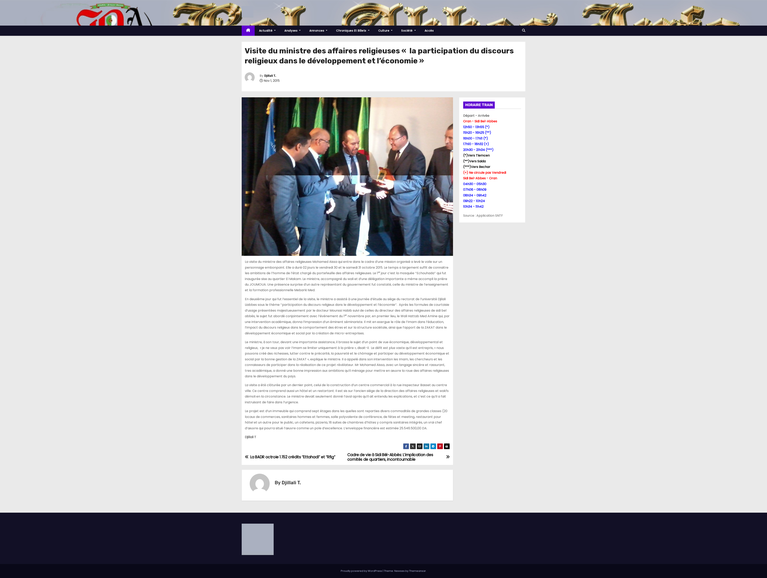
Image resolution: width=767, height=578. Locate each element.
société (407, 31)
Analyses (291, 31)
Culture (384, 31)
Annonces (317, 31)
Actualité (266, 31)
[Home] (248, 31)
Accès (429, 31)
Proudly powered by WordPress (362, 571)
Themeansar (417, 571)
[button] (523, 30)
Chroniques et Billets (351, 31)
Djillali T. (270, 76)
